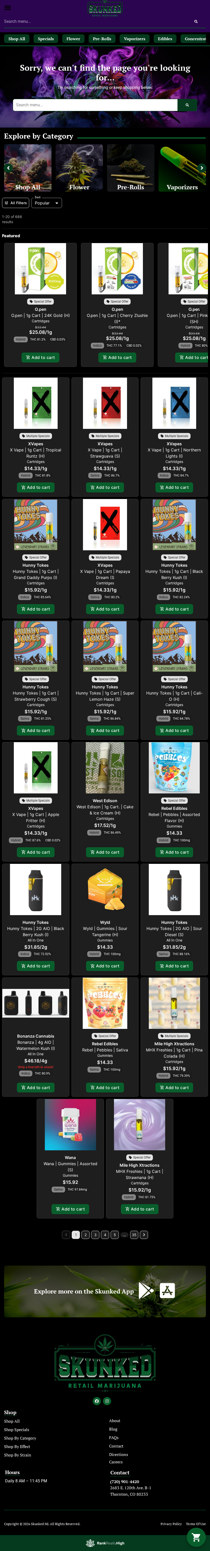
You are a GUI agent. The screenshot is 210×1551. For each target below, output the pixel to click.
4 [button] (105, 1235)
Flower (79, 187)
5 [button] (115, 1235)
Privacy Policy (171, 1524)
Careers (116, 1462)
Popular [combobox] (42, 202)
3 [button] (95, 1235)
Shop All (27, 187)
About (114, 1420)
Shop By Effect (17, 1446)
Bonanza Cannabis (35, 1036)
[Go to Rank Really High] (105, 1543)
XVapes (35, 443)
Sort (38, 197)
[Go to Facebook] (97, 1401)
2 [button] (86, 1235)
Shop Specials (16, 1429)
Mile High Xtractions (174, 1043)
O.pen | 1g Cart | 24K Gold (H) (40, 315)
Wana (70, 1157)
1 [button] (76, 1235)
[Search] (196, 21)
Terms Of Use (196, 1524)
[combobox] (95, 21)
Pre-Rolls (130, 187)
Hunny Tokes (36, 565)
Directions (118, 1454)
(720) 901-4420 (124, 1481)
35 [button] (134, 1235)
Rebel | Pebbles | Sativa (105, 1049)
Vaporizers (182, 187)
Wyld (105, 922)
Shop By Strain (17, 1455)
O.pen (40, 309)
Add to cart (43, 357)
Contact (116, 1446)
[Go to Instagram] (107, 1401)
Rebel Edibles (174, 808)
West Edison (105, 800)
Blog (113, 1429)
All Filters (18, 203)
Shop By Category (20, 1438)
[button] (7, 7)
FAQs (114, 1437)
